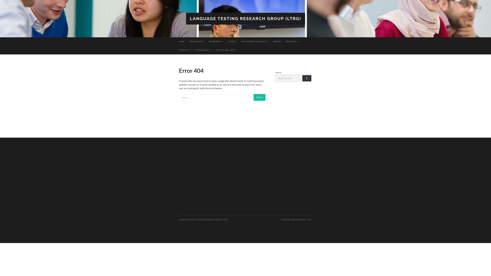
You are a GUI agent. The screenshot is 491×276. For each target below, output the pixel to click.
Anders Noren (298, 220)
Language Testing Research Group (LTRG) (245, 18)
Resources (291, 42)
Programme (196, 42)
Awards (277, 42)
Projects (183, 50)
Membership (215, 42)
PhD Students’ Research (253, 42)
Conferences (202, 50)
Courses (232, 42)
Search (278, 72)
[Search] (306, 78)
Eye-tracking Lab (224, 50)
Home (182, 42)
